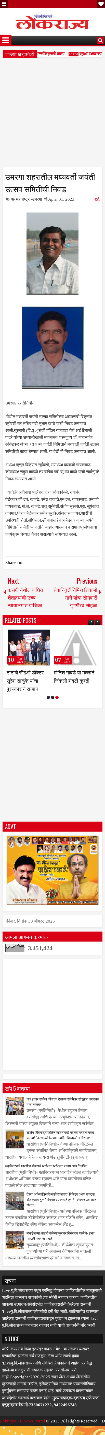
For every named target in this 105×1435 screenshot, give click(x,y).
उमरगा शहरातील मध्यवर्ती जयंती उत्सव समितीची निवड (50, 182)
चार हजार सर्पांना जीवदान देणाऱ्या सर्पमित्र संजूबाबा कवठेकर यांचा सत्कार (63, 1109)
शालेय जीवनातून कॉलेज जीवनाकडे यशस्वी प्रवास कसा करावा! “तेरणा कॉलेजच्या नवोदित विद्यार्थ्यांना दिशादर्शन (60, 1143)
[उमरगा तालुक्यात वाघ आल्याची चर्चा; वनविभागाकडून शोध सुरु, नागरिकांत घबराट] (76, 647)
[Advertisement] (52, 114)
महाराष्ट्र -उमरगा (29, 199)
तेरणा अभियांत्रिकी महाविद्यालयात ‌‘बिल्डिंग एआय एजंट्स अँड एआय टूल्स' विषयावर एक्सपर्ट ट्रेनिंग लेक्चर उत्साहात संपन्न (62, 1207)
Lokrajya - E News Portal (22, 1429)
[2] (52, 705)
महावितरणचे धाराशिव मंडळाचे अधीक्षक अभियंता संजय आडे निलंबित (46, 1174)
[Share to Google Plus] (45, 634)
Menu (4, 4)
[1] (48, 705)
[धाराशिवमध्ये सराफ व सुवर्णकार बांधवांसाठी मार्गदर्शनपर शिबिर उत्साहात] (29, 647)
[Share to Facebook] (34, 634)
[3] (57, 705)
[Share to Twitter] (40, 634)
